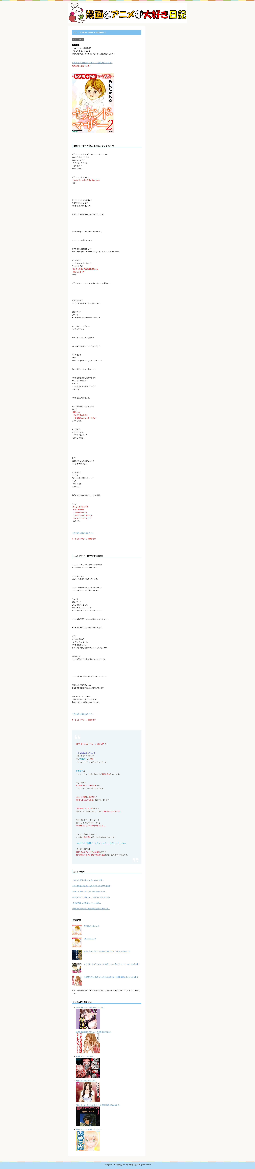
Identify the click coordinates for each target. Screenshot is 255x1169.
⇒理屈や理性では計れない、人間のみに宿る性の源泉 (91, 897)
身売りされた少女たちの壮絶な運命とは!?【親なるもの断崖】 (106, 951)
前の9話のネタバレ (91, 926)
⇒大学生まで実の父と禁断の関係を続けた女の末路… (91, 909)
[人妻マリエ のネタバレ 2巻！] (88, 1100)
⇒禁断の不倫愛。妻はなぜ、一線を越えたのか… (89, 891)
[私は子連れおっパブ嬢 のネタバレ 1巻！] (88, 1027)
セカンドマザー (78, 39)
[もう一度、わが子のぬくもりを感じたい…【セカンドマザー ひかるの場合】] (77, 971)
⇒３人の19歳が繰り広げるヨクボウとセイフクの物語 (91, 886)
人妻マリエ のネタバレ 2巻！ (86, 1081)
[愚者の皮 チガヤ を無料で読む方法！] (88, 1149)
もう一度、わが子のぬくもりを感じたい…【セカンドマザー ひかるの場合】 (111, 964)
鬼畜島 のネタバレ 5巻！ (84, 1056)
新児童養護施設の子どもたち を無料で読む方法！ (93, 1032)
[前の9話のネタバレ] (77, 933)
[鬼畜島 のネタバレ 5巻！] (88, 1076)
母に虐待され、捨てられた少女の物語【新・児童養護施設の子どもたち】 (110, 977)
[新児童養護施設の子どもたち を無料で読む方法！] (88, 1052)
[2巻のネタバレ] (77, 946)
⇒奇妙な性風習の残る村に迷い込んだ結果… (88, 880)
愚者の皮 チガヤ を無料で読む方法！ (89, 1129)
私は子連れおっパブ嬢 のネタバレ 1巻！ (90, 1007)
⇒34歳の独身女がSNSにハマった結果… (86, 903)
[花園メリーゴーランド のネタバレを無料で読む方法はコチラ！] (88, 1125)
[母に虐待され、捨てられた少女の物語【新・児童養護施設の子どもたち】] (77, 984)
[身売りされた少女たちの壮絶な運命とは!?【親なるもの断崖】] (77, 958)
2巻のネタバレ (89, 939)
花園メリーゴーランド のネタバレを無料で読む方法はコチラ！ (98, 1105)
